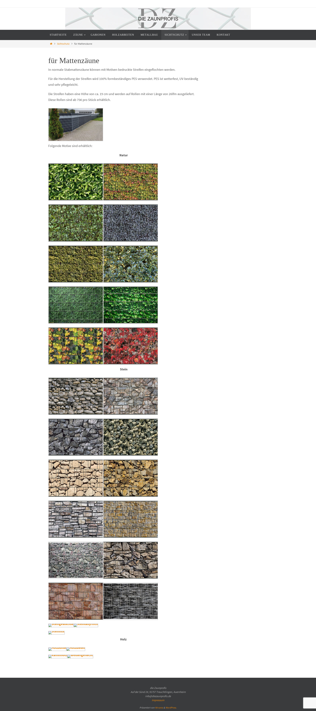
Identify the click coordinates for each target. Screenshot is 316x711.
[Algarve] (75, 414)
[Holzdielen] (75, 648)
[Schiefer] (130, 619)
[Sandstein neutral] (75, 619)
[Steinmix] (56, 631)
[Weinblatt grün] (130, 322)
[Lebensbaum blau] (130, 240)
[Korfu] (130, 496)
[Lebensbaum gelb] (75, 281)
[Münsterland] (130, 537)
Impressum (158, 700)
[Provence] (130, 578)
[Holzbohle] (57, 648)
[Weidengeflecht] (80, 655)
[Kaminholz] (57, 655)
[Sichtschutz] (75, 140)
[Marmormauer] (75, 537)
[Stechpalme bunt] (130, 281)
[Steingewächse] (61, 624)
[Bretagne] (130, 414)
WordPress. (170, 707)
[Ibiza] (75, 496)
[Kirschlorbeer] (75, 240)
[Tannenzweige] (75, 322)
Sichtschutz (63, 43)
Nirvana (159, 707)
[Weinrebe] (75, 363)
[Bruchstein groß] (75, 454)
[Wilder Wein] (130, 363)
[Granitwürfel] (130, 454)
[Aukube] (75, 199)
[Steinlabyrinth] (86, 624)
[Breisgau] (130, 199)
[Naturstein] (75, 578)
